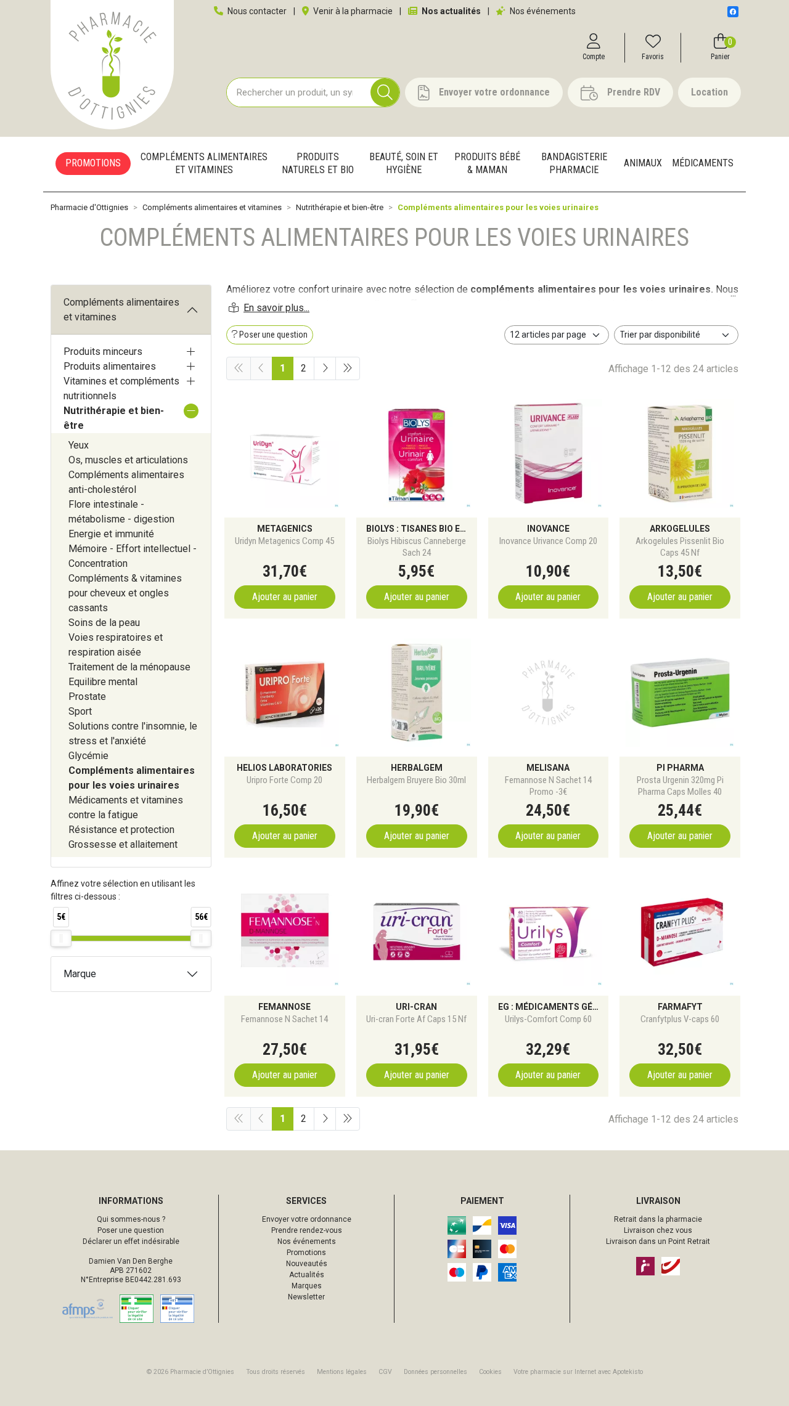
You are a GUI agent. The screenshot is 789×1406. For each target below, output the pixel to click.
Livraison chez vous (658, 1230)
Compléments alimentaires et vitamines (121, 309)
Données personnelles (435, 1372)
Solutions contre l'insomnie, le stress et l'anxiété (132, 733)
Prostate (87, 696)
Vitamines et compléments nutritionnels (121, 388)
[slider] (61, 938)
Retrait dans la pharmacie (658, 1219)
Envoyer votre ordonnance (306, 1219)
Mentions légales (342, 1372)
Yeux (78, 445)
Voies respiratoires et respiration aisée (115, 645)
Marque (79, 974)
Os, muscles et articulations (128, 460)
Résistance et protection (121, 829)
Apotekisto (578, 1372)
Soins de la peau (104, 622)
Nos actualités (450, 11)
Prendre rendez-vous (306, 1230)
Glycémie (88, 756)
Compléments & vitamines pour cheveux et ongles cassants (125, 593)
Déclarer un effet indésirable (131, 1241)
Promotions (306, 1252)
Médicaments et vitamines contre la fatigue (125, 807)
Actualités (306, 1274)
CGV (385, 1372)
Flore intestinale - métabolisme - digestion (121, 511)
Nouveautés (306, 1263)
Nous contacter (256, 11)
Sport (80, 711)
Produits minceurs (102, 351)
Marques (307, 1286)
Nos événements (542, 11)
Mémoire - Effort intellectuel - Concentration (132, 556)
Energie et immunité (111, 534)
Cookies (490, 1372)
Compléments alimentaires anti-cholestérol (126, 482)
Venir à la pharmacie (352, 11)
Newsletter (306, 1297)
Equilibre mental (102, 682)
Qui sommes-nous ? (131, 1219)
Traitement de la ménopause (129, 667)
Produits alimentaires (109, 366)
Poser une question (130, 1230)
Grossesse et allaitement (123, 844)
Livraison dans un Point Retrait (658, 1241)
